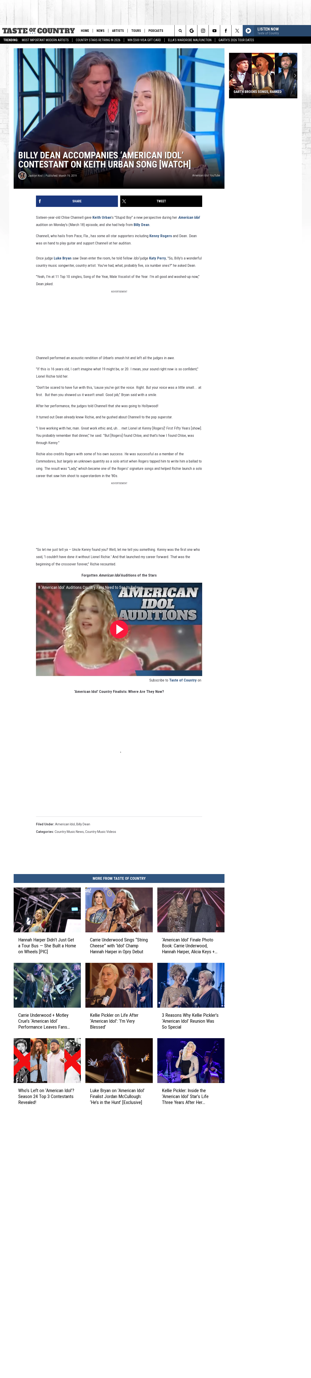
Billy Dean (141, 224)
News (101, 31)
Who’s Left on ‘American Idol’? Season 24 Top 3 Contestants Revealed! (46, 1096)
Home (85, 31)
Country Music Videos (100, 832)
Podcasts (155, 31)
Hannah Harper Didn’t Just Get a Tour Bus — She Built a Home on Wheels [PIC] (47, 945)
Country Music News (69, 832)
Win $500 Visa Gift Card (144, 40)
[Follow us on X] (237, 30)
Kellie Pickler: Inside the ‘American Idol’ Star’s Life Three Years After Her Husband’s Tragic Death (185, 1096)
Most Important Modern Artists (45, 40)
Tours (136, 31)
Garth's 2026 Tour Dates (236, 40)
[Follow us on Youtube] (214, 30)
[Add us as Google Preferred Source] (191, 30)
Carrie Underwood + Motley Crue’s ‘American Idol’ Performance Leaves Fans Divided (43, 1021)
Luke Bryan (63, 258)
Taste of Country (183, 680)
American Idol (188, 217)
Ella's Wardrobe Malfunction (190, 40)
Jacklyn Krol (35, 175)
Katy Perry (157, 258)
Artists (118, 31)
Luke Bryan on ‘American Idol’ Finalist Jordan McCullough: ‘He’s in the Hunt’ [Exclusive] (117, 1096)
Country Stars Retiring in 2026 (98, 40)
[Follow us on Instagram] (203, 30)
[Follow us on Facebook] (225, 30)
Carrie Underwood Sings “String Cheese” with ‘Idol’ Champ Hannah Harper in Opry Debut (119, 945)
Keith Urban (101, 217)
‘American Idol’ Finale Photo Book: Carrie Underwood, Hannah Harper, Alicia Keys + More (188, 946)
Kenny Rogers (160, 236)
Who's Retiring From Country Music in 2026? (258, 90)
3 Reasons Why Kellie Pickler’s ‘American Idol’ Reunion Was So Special (190, 1021)
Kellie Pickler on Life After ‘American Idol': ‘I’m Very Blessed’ (114, 1021)
